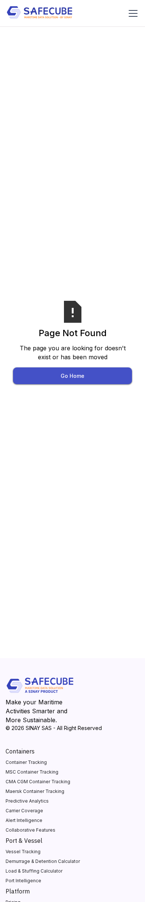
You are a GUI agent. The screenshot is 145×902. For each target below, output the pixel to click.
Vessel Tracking (23, 851)
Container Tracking (26, 762)
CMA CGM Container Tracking (38, 781)
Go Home (72, 376)
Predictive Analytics (27, 801)
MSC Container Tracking (32, 772)
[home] (39, 13)
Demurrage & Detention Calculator (43, 861)
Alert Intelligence (24, 820)
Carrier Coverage (24, 810)
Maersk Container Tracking (35, 791)
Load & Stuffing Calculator (34, 871)
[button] (131, 13)
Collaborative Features (30, 830)
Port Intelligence (23, 880)
